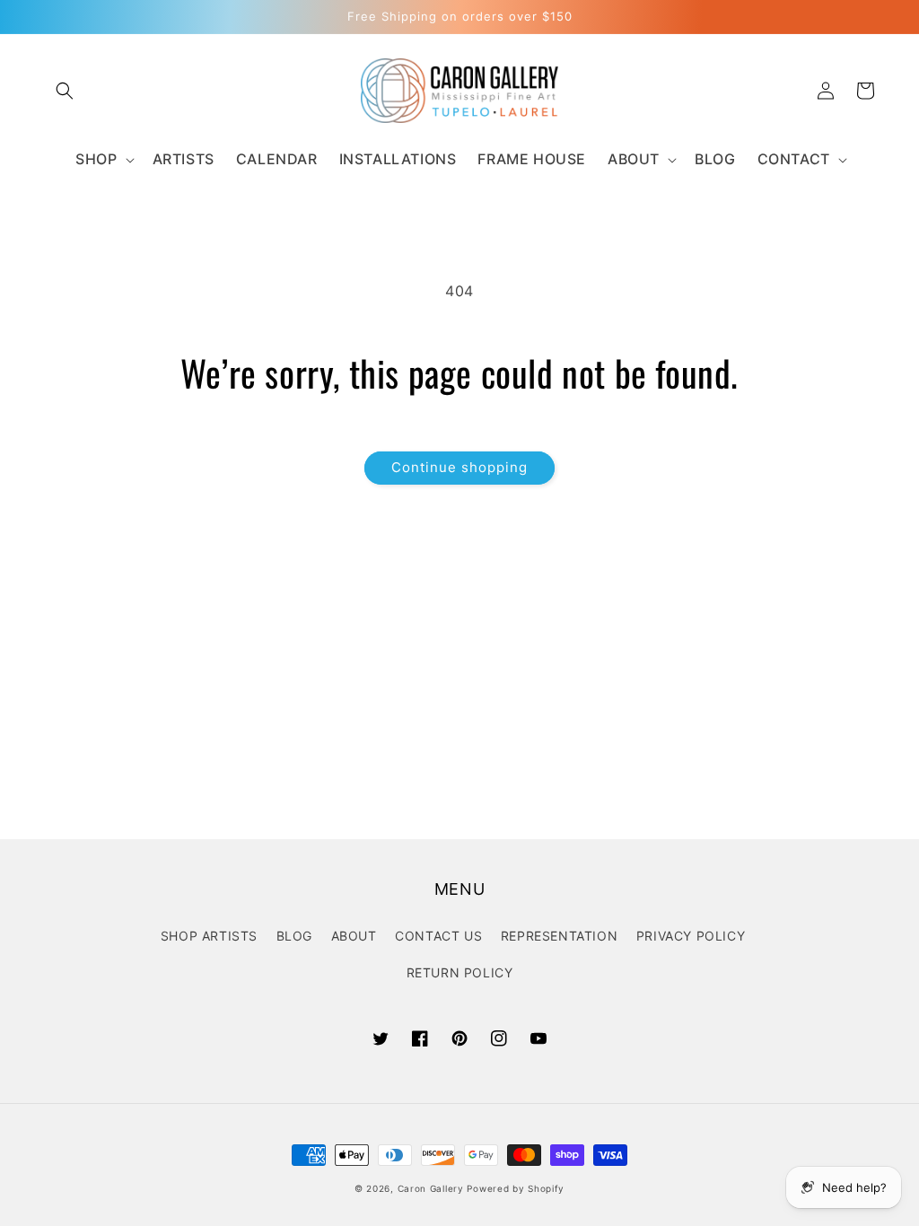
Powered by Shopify (516, 1188)
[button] (64, 90)
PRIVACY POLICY (690, 935)
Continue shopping (459, 467)
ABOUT (354, 935)
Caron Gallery (431, 1188)
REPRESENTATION (559, 935)
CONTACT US (438, 935)
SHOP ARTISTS (209, 935)
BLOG (294, 935)
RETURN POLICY (460, 972)
